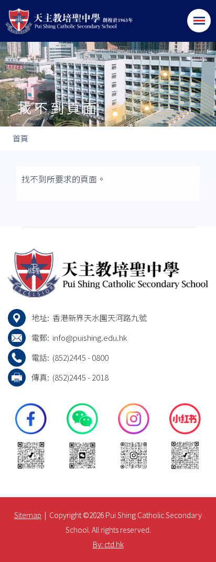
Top (215, 543)
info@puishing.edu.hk (89, 337)
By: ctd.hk (108, 544)
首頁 (20, 138)
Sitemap (27, 515)
